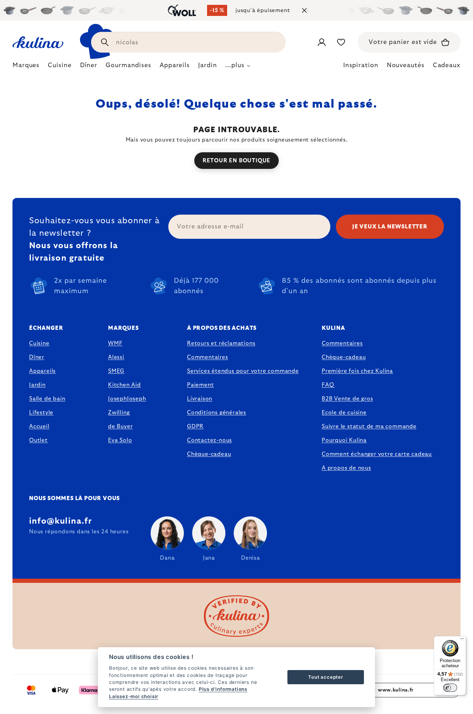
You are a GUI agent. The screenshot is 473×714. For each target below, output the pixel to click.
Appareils (42, 371)
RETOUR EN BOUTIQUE (236, 160)
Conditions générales (216, 412)
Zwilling (119, 412)
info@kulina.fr (60, 521)
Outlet (38, 440)
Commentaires (207, 357)
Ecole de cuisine (344, 412)
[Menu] (462, 640)
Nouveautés (406, 65)
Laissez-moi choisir (133, 696)
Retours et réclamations (221, 343)
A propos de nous (346, 468)
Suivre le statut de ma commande (369, 426)
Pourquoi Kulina (344, 440)
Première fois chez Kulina (357, 371)
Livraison (199, 398)
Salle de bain (47, 398)
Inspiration (360, 65)
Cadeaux (447, 65)
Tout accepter (325, 677)
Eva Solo (120, 440)
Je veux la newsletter (390, 226)
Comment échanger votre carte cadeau (377, 454)
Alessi (116, 357)
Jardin (37, 385)
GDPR (195, 426)
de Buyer (120, 426)
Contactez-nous (209, 440)
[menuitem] (25, 67)
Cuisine (39, 343)
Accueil (39, 426)
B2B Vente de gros (347, 398)
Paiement (200, 385)
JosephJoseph (127, 398)
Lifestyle (41, 412)
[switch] (450, 688)
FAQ (328, 385)
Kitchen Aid (124, 385)
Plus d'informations (223, 689)
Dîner (36, 357)
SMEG (116, 371)
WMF (115, 343)
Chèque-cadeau (209, 454)
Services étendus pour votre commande (243, 371)
